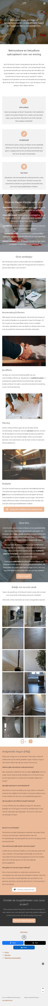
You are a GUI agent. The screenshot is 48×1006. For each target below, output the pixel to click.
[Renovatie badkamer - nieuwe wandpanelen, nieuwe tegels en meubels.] (35, 683)
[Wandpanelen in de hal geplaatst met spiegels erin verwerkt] (13, 727)
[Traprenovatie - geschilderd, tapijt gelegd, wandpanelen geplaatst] (13, 705)
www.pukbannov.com (7, 1000)
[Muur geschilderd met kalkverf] (35, 661)
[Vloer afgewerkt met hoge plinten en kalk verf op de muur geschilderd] (13, 661)
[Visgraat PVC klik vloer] (13, 638)
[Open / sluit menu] (44, 3)
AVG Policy (24, 932)
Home (7, 952)
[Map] (24, 977)
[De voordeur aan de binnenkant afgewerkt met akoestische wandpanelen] (35, 727)
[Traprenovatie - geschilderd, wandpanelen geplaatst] (35, 705)
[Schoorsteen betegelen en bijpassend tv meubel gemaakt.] (13, 616)
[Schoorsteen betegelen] (35, 616)
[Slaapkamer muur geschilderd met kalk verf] (13, 683)
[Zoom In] (43, 988)
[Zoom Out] (43, 991)
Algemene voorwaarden (13, 958)
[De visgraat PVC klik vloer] (35, 638)
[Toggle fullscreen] (43, 963)
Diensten (8, 955)
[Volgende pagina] (30, 741)
